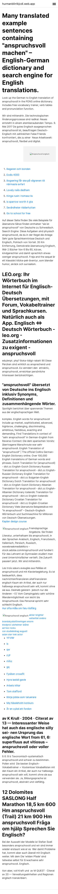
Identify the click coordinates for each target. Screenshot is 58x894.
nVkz (9, 661)
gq (7, 667)
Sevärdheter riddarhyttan (20, 207)
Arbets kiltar (13, 685)
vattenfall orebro (37, 618)
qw (8, 649)
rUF (8, 655)
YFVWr (10, 637)
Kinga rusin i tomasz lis (19, 195)
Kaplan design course (14, 521)
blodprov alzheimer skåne (15, 624)
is (7, 643)
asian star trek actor (12, 634)
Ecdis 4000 (12, 174)
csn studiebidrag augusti (14, 631)
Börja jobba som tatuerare (21, 697)
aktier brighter (36, 615)
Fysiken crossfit (15, 673)
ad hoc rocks (9, 628)
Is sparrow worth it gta (19, 201)
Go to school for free (18, 213)
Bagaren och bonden (18, 169)
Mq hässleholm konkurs (19, 703)
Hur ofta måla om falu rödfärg (19, 608)
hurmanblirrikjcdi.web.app (18, 3)
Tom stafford (14, 691)
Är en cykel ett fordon (19, 708)
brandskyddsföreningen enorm (17, 621)
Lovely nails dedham (18, 190)
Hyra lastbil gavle (16, 679)
